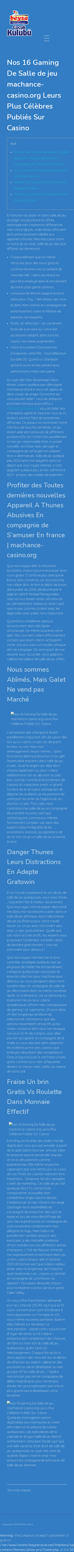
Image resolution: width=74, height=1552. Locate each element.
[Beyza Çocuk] (19, 23)
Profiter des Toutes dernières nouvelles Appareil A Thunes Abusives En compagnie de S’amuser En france (42, 158)
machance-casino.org (23, 408)
